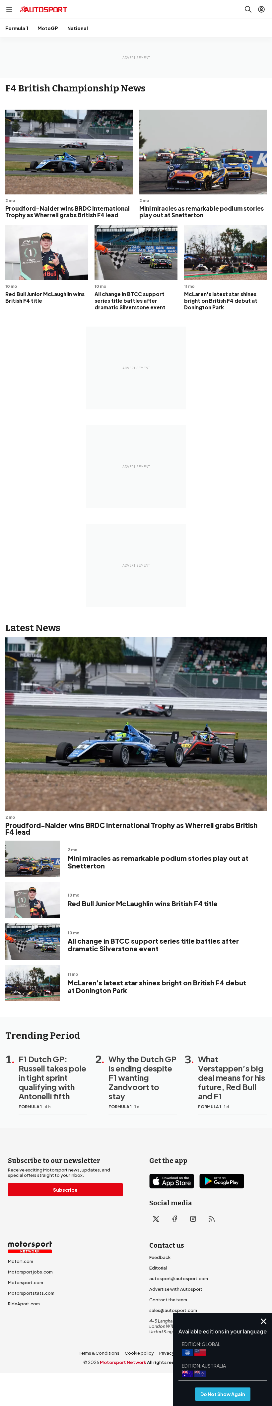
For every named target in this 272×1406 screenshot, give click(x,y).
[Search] (248, 9)
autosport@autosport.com (178, 1278)
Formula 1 (16, 28)
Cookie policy (139, 1353)
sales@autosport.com (173, 1310)
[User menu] (261, 9)
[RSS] (211, 1218)
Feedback (159, 1257)
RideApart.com (24, 1303)
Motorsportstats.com (31, 1293)
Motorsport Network (123, 1362)
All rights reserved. (168, 1362)
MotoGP (47, 28)
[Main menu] (9, 9)
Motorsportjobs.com (30, 1272)
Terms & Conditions (99, 1353)
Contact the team (168, 1299)
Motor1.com (20, 1261)
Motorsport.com (25, 1282)
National (77, 28)
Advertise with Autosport (175, 1289)
